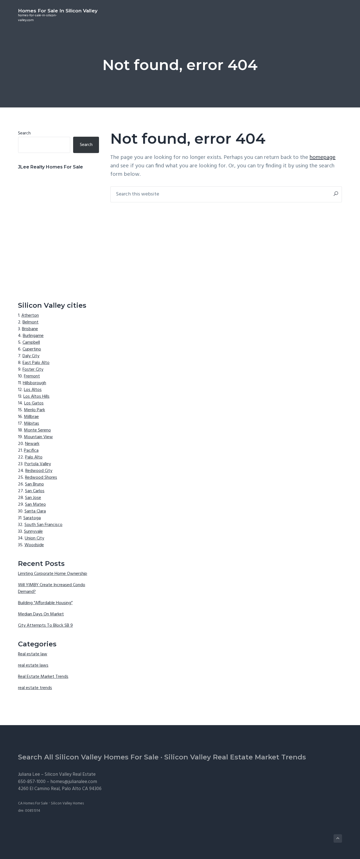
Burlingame (33, 335)
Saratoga (32, 518)
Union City (34, 538)
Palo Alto (33, 457)
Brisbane (30, 329)
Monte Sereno (37, 430)
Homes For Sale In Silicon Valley (58, 11)
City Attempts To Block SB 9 (45, 625)
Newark (32, 444)
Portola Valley (37, 464)
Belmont (30, 322)
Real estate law (32, 654)
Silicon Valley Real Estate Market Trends (235, 757)
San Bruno (34, 484)
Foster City (32, 369)
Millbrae (31, 416)
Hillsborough (34, 383)
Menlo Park (34, 410)
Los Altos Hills (36, 396)
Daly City (30, 356)
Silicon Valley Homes (67, 803)
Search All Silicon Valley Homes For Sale (88, 757)
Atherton (30, 315)
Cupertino (31, 349)
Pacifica (31, 450)
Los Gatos (34, 403)
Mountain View (38, 437)
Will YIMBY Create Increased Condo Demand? (51, 588)
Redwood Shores (41, 477)
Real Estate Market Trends (43, 676)
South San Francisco (43, 525)
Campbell (31, 342)
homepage (323, 157)
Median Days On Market (41, 614)
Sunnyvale (33, 531)
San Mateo (35, 504)
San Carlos (34, 491)
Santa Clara (35, 511)
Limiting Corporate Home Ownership (52, 573)
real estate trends (35, 688)
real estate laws (33, 665)
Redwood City (38, 471)
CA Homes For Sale (33, 803)
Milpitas (31, 423)
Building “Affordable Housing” (45, 603)
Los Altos (33, 389)
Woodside (34, 545)
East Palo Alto (36, 362)
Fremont (32, 376)
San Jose (33, 498)
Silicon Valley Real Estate (70, 774)
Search (24, 133)
